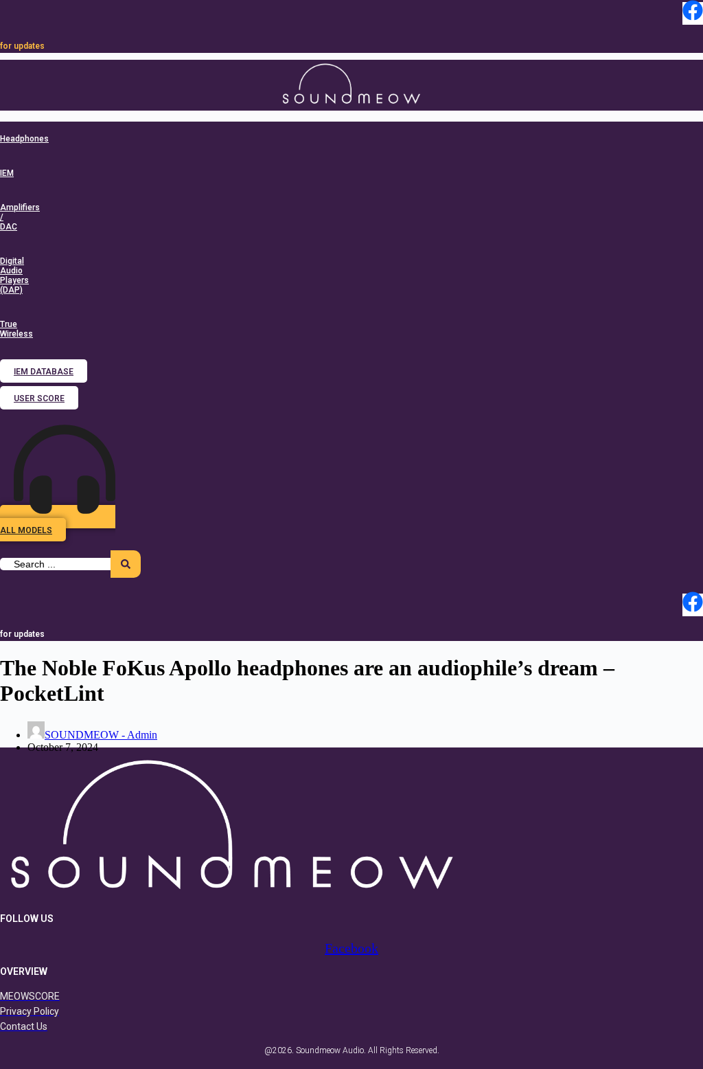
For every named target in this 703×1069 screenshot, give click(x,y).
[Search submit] (126, 564)
